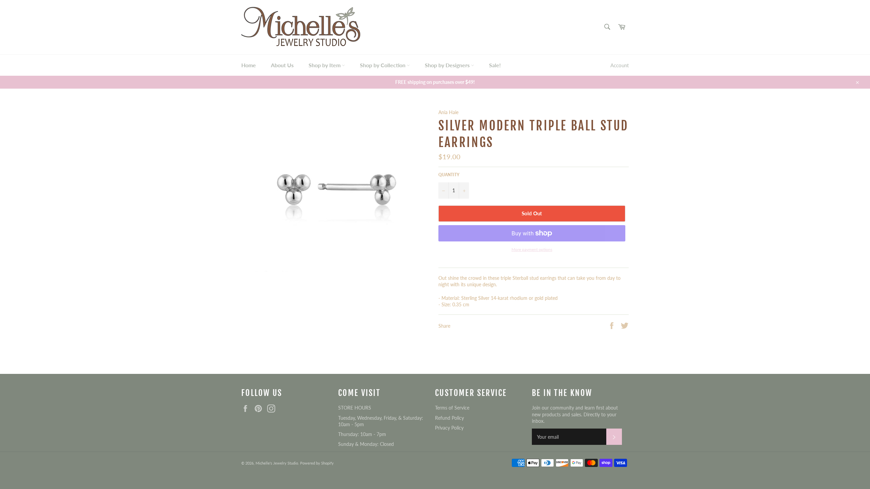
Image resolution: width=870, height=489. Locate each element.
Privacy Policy (449, 428)
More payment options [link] (531, 249)
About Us (282, 65)
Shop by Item (325, 65)
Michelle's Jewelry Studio (277, 463)
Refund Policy (449, 418)
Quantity (448, 174)
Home (248, 65)
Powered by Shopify (317, 463)
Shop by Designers (448, 65)
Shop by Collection (383, 65)
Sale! (495, 65)
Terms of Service (452, 408)
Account (619, 65)
